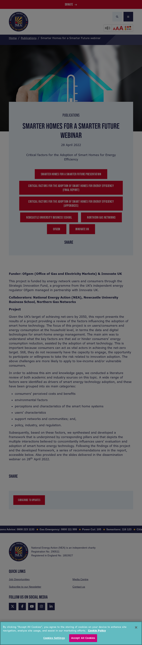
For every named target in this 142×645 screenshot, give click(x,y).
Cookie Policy (97, 630)
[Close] (136, 627)
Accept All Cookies (83, 638)
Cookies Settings (54, 638)
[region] (71, 633)
